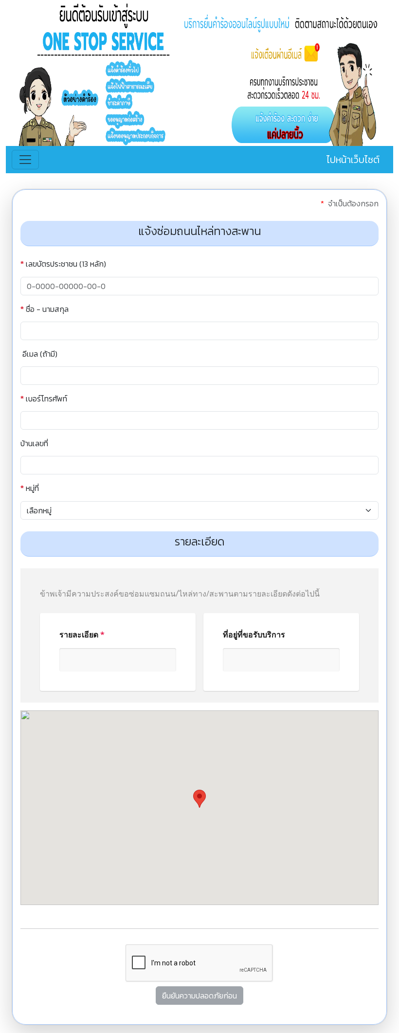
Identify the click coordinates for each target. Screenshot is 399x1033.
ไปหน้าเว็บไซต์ (353, 159)
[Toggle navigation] (25, 159)
